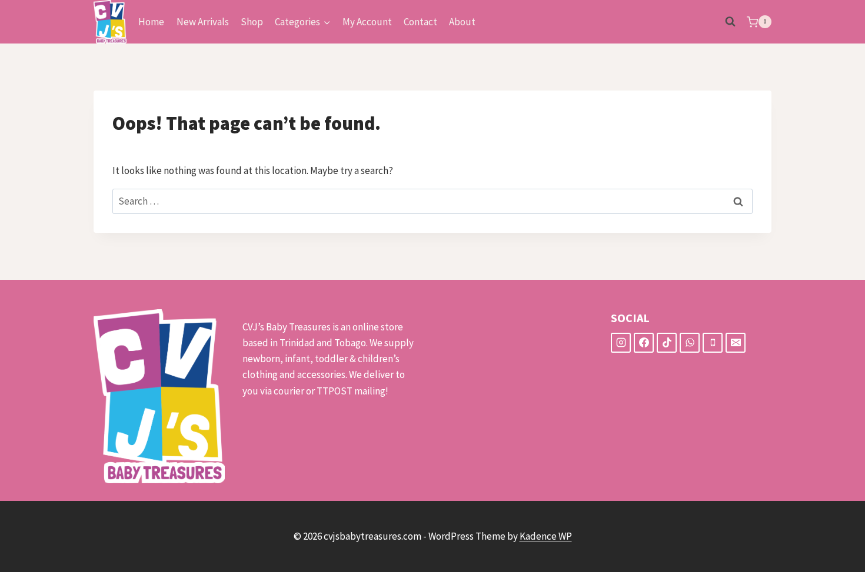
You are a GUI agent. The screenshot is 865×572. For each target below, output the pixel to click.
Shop (252, 21)
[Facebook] (644, 343)
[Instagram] (621, 343)
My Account (367, 21)
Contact (420, 21)
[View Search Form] (730, 21)
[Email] (736, 343)
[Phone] (713, 343)
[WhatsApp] (690, 343)
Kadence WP (546, 536)
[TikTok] (667, 343)
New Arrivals (203, 21)
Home (151, 21)
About (462, 21)
